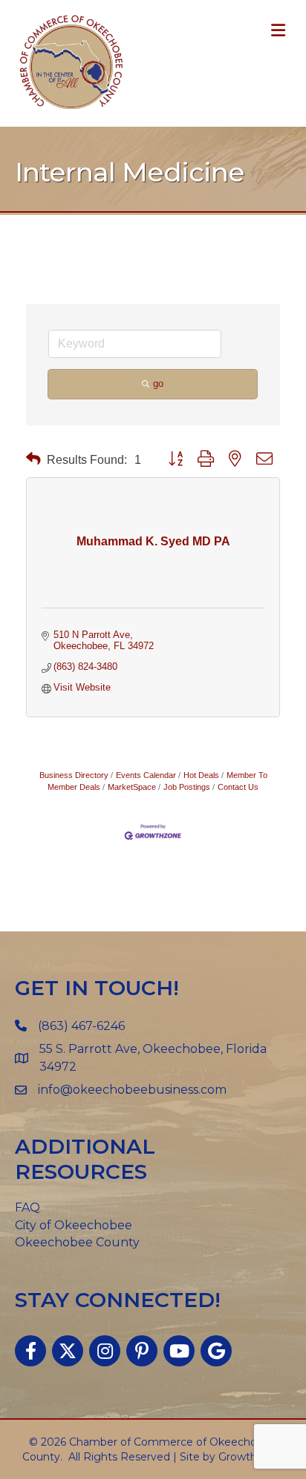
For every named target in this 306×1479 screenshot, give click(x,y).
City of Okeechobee (73, 1225)
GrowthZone (251, 1456)
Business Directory (73, 775)
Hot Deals (201, 775)
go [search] (158, 383)
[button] (33, 459)
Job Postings (186, 786)
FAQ (27, 1207)
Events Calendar (146, 775)
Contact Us (238, 786)
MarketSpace (132, 786)
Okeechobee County (77, 1242)
